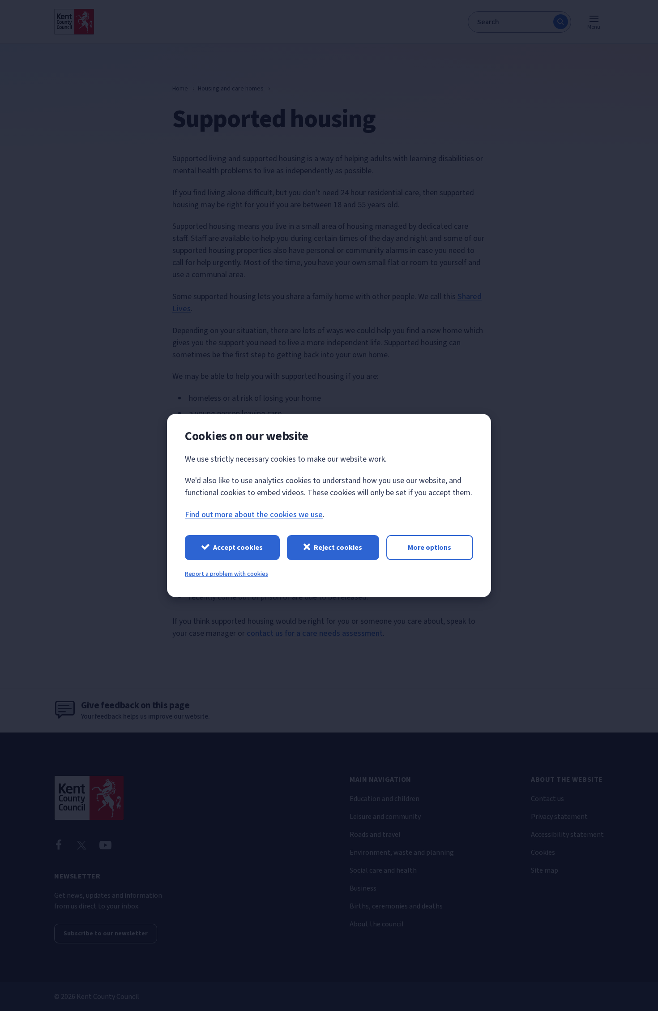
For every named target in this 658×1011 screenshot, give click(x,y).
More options (429, 548)
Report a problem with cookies (226, 574)
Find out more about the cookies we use (254, 514)
